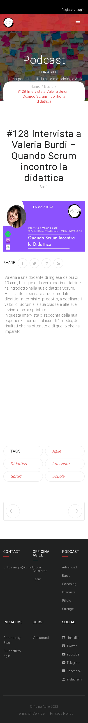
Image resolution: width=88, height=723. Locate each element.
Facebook (74, 671)
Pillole (66, 600)
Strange (68, 609)
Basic (44, 187)
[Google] (58, 263)
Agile (56, 451)
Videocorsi (41, 638)
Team (37, 579)
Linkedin (73, 638)
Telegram (73, 662)
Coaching (69, 584)
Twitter (72, 646)
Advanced (69, 567)
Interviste (60, 463)
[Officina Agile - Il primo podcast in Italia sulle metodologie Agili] (8, 22)
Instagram (74, 679)
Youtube (73, 654)
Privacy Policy (61, 713)
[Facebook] (22, 263)
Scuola (58, 476)
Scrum (16, 476)
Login (80, 9)
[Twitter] (34, 263)
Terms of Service (31, 713)
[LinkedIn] (46, 263)
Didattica (18, 463)
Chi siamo (40, 571)
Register (68, 9)
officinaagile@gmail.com (22, 567)
